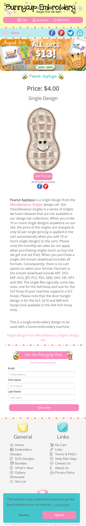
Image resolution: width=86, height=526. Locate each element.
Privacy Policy (65, 472)
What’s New (24, 468)
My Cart (60, 445)
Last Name (14, 391)
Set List (20, 481)
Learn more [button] (61, 504)
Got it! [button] (59, 515)
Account (42, 20)
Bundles (21, 463)
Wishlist (63, 20)
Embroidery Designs (21, 451)
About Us (62, 468)
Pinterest (46, 187)
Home (19, 445)
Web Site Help (65, 459)
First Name (14, 380)
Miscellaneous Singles (26, 204)
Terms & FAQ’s (66, 454)
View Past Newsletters (43, 362)
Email (11, 368)
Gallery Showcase (18, 474)
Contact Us (63, 463)
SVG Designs (24, 459)
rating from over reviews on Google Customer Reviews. (43, 524)
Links (59, 449)
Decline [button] (24, 515)
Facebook (40, 187)
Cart (24, 20)
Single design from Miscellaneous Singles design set (43, 337)
